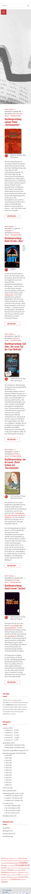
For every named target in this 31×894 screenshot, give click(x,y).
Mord (9, 872)
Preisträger (26, 872)
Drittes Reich (22, 860)
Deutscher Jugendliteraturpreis (14, 750)
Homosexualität (17, 868)
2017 (7, 763)
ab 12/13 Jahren (15, 454)
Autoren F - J (7, 340)
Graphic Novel (10, 868)
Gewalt (3, 868)
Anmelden (6, 828)
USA (6, 879)
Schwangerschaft (25, 875)
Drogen (27, 860)
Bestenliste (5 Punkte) (13, 748)
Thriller (21, 877)
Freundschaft (22, 865)
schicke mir (9, 705)
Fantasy (4, 866)
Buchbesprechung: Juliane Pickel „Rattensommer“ (13, 121)
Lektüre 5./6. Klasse (12, 796)
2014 (7, 755)
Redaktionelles (8, 816)
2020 (7, 770)
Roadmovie (9, 875)
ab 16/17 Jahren (11, 813)
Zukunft (4, 882)
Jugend (23, 868)
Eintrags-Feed (8, 831)
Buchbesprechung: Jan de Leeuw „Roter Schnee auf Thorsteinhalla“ (15, 464)
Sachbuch (14, 875)
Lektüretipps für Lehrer (11, 793)
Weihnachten (23, 879)
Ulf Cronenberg (10, 109)
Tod (26, 877)
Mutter (16, 872)
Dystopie (3, 863)
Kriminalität (19, 870)
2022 (7, 775)
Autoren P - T (8, 116)
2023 (13, 113)
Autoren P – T (10, 738)
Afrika (10, 858)
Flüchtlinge (12, 865)
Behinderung (15, 858)
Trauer (2, 879)
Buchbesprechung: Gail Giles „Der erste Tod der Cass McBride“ (15, 346)
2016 (7, 760)
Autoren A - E (8, 235)
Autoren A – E (10, 730)
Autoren (6, 728)
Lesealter (6, 803)
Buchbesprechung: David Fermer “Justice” (15, 587)
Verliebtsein (15, 879)
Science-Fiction (6, 877)
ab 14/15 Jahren (18, 113)
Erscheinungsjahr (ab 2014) (12, 753)
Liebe (24, 870)
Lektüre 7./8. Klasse (12, 798)
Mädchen (21, 872)
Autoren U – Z (10, 740)
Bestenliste (7, 743)
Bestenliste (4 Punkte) (16, 116)
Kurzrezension (8, 791)
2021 (7, 773)
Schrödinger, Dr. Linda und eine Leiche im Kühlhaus (15, 515)
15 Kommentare (8, 230)
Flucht (8, 865)
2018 (7, 765)
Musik (13, 872)
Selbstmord (15, 877)
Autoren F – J (10, 733)
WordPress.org (8, 836)
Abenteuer (5, 858)
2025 (7, 782)
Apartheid (11, 636)
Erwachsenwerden (12, 863)
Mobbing (4, 872)
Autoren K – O (10, 735)
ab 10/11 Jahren (11, 806)
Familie (23, 862)
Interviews (6, 788)
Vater (8, 879)
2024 (7, 780)
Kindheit (11, 870)
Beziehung (23, 858)
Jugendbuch (27, 868)
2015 (7, 758)
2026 (7, 785)
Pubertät (3, 875)
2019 (7, 768)
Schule (18, 875)
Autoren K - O (8, 456)
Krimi (15, 870)
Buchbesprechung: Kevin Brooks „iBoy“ (14, 239)
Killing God (9, 295)
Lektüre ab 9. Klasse (13, 800)
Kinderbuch (4, 870)
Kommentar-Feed (9, 834)
